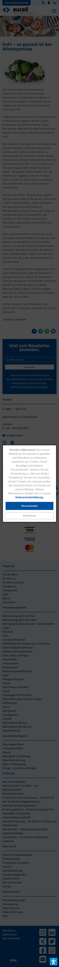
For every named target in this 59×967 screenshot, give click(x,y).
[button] (29, 515)
